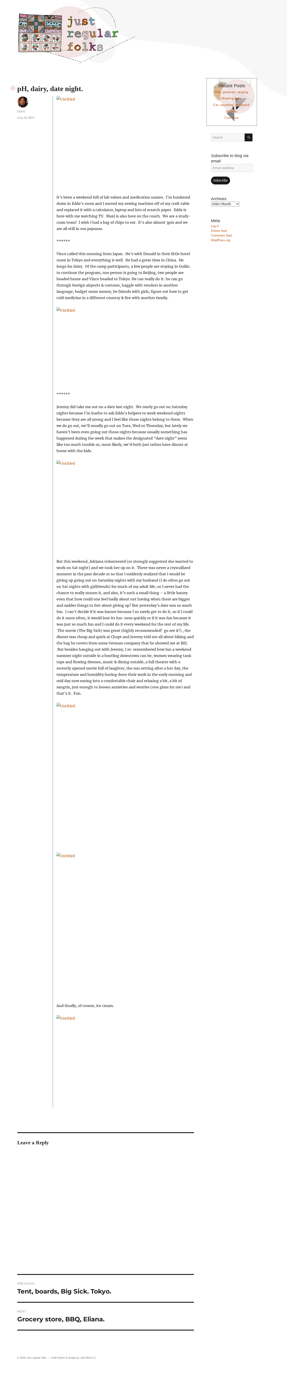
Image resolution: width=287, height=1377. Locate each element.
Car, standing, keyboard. (231, 105)
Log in (215, 226)
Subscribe (220, 180)
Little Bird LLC (88, 1357)
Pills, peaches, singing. (232, 92)
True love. (231, 118)
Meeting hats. (232, 98)
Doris (21, 111)
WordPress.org (220, 240)
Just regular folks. (36, 1357)
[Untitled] (125, 142)
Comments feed (221, 235)
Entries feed (219, 230)
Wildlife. (232, 111)
